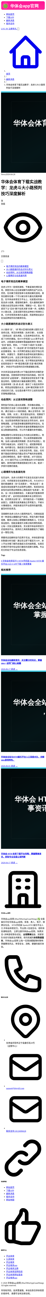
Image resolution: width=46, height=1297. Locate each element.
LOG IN (4, 29)
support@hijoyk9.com (15, 1088)
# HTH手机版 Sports (26, 561)
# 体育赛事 (26, 564)
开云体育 (10, 1256)
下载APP (10, 17)
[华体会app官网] (23, 9)
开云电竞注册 (12, 1268)
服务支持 (10, 24)
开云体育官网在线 (14, 1271)
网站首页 (10, 14)
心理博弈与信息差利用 (16, 276)
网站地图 (10, 1200)
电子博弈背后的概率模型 (17, 266)
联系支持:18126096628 (16, 1131)
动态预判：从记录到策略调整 (19, 272)
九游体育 (10, 1259)
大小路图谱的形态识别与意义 (19, 269)
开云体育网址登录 (14, 1275)
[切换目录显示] (2, 261)
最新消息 (10, 20)
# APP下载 (16, 564)
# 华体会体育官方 (9, 561)
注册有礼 (12, 29)
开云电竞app (11, 1265)
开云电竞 (10, 1262)
